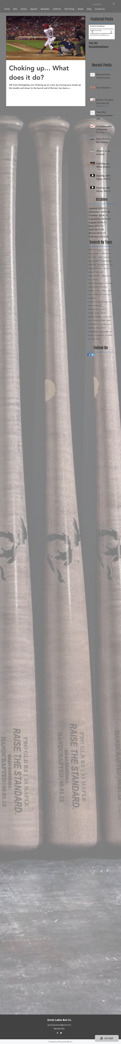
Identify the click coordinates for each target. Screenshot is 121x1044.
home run (103, 309)
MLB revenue (106, 253)
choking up (108, 283)
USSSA (100, 257)
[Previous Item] (92, 32)
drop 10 (97, 290)
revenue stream (93, 331)
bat (111, 264)
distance (90, 290)
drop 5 (110, 290)
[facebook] (57, 1033)
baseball (95, 261)
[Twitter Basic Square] (92, 354)
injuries (97, 313)
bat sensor (99, 268)
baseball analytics (106, 261)
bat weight (99, 272)
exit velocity (97, 294)
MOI (89, 257)
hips (110, 302)
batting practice (106, 276)
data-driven (103, 287)
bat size (106, 268)
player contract (100, 328)
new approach (105, 324)
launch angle (107, 317)
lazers (90, 320)
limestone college (99, 320)
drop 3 (104, 290)
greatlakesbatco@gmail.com (59, 1025)
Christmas (107, 250)
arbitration (107, 257)
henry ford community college (98, 302)
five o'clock (106, 294)
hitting (90, 305)
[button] (113, 3)
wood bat (109, 335)
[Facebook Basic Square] (89, 354)
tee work (91, 335)
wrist (98, 339)
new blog (91, 328)
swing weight (103, 331)
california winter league (95, 283)
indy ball (90, 313)
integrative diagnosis (95, 317)
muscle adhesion (93, 324)
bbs (89, 279)
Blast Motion (98, 250)
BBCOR (90, 250)
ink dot (103, 313)
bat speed (91, 272)
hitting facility (97, 305)
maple (108, 320)
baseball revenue (103, 264)
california (95, 279)
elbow (90, 294)
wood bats (91, 339)
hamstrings (91, 298)
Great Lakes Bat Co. (94, 253)
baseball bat (92, 264)
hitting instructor (93, 309)
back (89, 261)
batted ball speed (93, 276)
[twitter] (61, 1033)
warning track (99, 335)
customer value (93, 287)
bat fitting (91, 268)
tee (111, 331)
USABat (94, 257)
